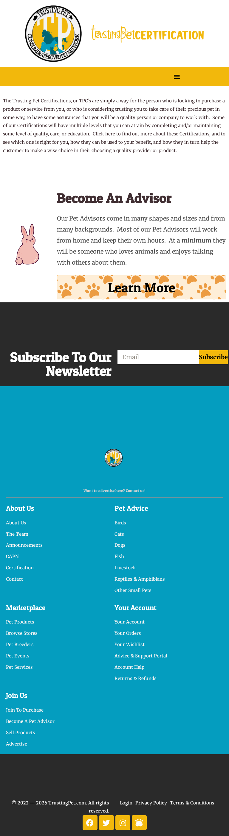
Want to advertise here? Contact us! (114, 490)
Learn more (141, 287)
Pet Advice (131, 508)
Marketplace (26, 607)
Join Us (16, 695)
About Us (20, 508)
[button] (177, 76)
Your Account (135, 607)
